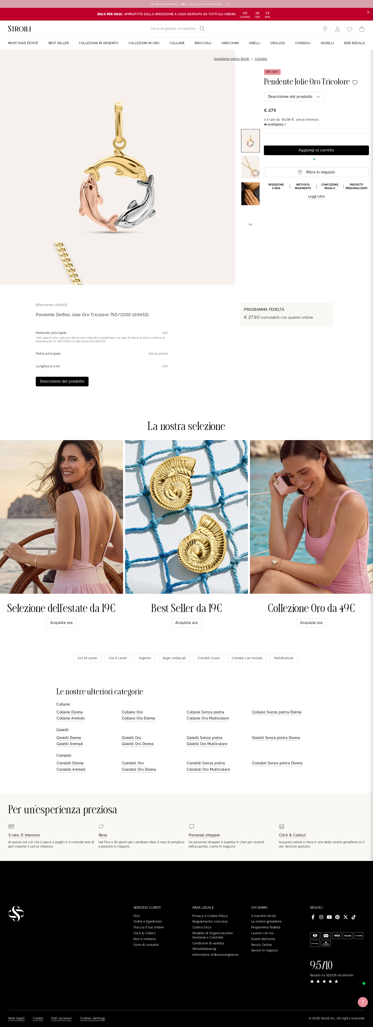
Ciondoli (261, 59)
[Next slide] (250, 224)
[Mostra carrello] (362, 29)
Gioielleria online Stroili (231, 59)
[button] (316, 191)
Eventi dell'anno (263, 939)
